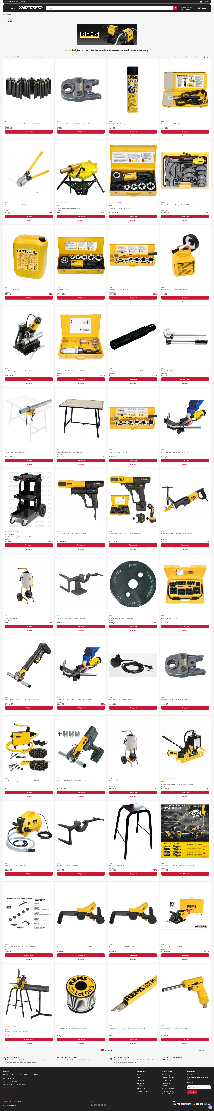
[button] (60, 202)
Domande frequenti (168, 1077)
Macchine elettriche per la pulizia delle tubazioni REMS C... (22, 781)
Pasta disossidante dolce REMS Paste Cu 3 (174, 289)
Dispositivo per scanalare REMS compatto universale (177, 784)
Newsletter (206, 2)
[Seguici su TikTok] (102, 1105)
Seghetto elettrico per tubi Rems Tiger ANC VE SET (176, 533)
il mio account (185, 9)
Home (5, 14)
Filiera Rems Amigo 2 (63, 289)
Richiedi (192, 1092)
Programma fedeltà (168, 1091)
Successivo (202, 1050)
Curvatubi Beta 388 (167, 371)
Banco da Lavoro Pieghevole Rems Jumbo (69, 452)
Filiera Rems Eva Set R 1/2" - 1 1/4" (119, 289)
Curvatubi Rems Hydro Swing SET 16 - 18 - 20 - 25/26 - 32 (74, 699)
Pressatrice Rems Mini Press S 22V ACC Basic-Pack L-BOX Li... (23, 699)
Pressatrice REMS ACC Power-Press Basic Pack (71, 533)
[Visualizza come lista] (207, 57)
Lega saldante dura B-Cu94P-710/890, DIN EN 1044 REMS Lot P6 (128, 1028)
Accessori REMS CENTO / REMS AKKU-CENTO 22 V (20, 947)
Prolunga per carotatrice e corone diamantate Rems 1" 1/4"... (127, 371)
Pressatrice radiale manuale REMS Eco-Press (18, 205)
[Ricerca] (175, 8)
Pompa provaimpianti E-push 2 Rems (16, 865)
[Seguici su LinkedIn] (105, 1105)
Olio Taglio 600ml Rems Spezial (118, 124)
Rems (9, 14)
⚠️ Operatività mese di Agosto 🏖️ (15, 2)
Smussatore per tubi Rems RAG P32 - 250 (121, 947)
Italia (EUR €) (17, 1101)
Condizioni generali (168, 1075)
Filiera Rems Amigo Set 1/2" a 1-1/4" (119, 208)
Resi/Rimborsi (166, 1083)
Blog (138, 1077)
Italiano (6, 1101)
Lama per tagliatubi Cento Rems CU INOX (121, 618)
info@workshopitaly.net (10, 1088)
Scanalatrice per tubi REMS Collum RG (16, 1031)
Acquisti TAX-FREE (143, 1091)
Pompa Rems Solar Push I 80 (117, 781)
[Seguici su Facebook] (92, 1105)
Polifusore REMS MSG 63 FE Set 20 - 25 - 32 (70, 371)
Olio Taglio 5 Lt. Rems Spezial (13, 289)
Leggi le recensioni (173, 1060)
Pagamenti (140, 1080)
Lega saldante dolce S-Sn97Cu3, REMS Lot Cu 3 (71, 1028)
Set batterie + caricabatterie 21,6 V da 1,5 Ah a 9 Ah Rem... (178, 865)
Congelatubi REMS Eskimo (169, 618)
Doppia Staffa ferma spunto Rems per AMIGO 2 (71, 618)
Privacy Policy (166, 1080)
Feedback (140, 1086)
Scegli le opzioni (29, 132)
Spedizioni (140, 1083)
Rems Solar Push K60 (11, 618)
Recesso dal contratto (169, 1094)
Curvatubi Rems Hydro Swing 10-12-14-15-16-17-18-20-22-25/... (180, 205)
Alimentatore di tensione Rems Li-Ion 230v (121, 699)
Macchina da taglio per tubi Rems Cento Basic (18, 371)
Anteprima (29, 136)
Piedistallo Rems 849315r (116, 865)
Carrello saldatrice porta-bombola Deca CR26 (18, 537)
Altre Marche (9, 534)
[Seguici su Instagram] (95, 1105)
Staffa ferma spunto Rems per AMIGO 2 (69, 865)
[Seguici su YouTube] (98, 1105)
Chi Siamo (140, 1075)
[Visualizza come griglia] (204, 57)
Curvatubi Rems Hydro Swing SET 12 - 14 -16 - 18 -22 (177, 452)
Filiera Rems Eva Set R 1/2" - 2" (118, 452)
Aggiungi (82, 132)
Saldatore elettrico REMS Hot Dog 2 (171, 124)
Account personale (168, 1088)
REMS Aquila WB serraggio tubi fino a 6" (17, 452)
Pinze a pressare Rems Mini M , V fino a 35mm (175, 699)
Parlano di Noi (141, 1088)
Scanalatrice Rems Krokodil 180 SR (171, 947)
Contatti (164, 1086)
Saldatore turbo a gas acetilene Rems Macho (174, 1028)
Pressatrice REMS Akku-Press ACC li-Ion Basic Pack (124, 533)
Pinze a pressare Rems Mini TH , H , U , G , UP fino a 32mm (74, 124)
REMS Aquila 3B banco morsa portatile (68, 208)
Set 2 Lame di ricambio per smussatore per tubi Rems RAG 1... (75, 947)
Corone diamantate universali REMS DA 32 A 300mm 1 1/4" (22, 124)
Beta (162, 368)
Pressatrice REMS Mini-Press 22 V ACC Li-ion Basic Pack (74, 781)
